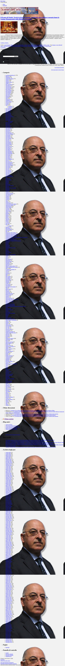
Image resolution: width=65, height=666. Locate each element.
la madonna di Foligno (10, 269)
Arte (6, 105)
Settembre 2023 (9, 492)
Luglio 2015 (8, 605)
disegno (7, 217)
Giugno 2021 (8, 523)
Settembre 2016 (9, 589)
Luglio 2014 (8, 619)
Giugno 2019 (8, 551)
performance (8, 339)
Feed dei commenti (9, 655)
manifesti (41, 45)
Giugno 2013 (8, 634)
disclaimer (3, 659)
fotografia (7, 241)
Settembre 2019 (9, 547)
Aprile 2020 (8, 539)
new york (7, 328)
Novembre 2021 (9, 517)
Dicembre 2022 (9, 503)
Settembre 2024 (9, 478)
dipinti (32, 45)
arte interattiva (8, 143)
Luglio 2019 (8, 550)
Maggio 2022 (8, 511)
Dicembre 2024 (9, 475)
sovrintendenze (9, 382)
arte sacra (7, 169)
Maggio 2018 (8, 566)
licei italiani (8, 278)
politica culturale (9, 348)
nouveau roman (9, 329)
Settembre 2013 (9, 630)
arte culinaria (8, 117)
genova (7, 250)
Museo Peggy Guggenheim (11, 320)
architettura (8, 100)
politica (7, 347)
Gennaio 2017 (8, 584)
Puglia (7, 354)
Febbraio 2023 (8, 500)
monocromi (8, 312)
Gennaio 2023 (8, 501)
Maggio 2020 (8, 538)
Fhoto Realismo (9, 229)
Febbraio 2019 (8, 555)
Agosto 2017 (8, 576)
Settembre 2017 (9, 575)
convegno (8, 209)
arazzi (7, 98)
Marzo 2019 (8, 554)
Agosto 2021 (8, 521)
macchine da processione (11, 286)
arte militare (8, 150)
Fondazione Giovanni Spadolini (12, 233)
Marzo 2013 (8, 637)
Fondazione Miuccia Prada (11, 239)
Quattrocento (8, 356)
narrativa (7, 322)
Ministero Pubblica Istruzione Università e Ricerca (16, 306)
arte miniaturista (9, 151)
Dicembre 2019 (9, 544)
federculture (8, 228)
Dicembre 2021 (9, 516)
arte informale (8, 141)
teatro (7, 392)
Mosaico (7, 314)
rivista (7, 366)
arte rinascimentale (9, 164)
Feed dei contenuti (9, 654)
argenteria (10, 106)
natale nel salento (6, 46)
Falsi (6, 224)
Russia (7, 367)
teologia (7, 393)
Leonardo (7, 272)
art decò (7, 104)
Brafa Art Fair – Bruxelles (11, 187)
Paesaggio (8, 336)
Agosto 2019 (8, 549)
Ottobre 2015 (8, 601)
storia (7, 387)
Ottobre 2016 (8, 588)
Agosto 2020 (8, 535)
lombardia (8, 282)
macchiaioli (8, 285)
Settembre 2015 (9, 603)
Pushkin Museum (9, 355)
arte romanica (8, 167)
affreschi (7, 76)
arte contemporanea (9, 116)
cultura (25, 45)
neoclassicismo (9, 325)
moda (7, 307)
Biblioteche (8, 184)
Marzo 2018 (8, 568)
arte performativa (9, 159)
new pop (7, 327)
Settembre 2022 (9, 506)
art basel (7, 102)
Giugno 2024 (8, 482)
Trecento (7, 395)
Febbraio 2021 (8, 528)
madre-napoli (8, 289)
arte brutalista (8, 114)
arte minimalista (9, 152)
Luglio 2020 (8, 536)
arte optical (8, 156)
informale (7, 262)
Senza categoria (9, 375)
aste (6, 177)
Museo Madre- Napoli (10, 318)
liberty (7, 274)
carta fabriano (8, 194)
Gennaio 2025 (8, 474)
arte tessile (8, 174)
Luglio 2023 (8, 495)
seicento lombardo (9, 374)
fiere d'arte (8, 230)
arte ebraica (8, 123)
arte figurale (8, 135)
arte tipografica (9, 175)
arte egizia (8, 124)
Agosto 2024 (8, 480)
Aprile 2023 (8, 498)
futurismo (7, 246)
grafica (7, 256)
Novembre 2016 (9, 586)
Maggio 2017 (8, 580)
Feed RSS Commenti (12, 663)
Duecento (7, 218)
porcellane (8, 352)
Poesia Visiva (8, 345)
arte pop (7, 160)
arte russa (7, 168)
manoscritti (8, 292)
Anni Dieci (8, 85)
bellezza (12, 45)
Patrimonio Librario (9, 338)
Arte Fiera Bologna (9, 133)
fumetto (7, 244)
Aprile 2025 (8, 470)
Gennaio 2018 (8, 570)
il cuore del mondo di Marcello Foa (13, 427)
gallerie (7, 248)
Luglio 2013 (8, 632)
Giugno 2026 (8, 454)
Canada (7, 191)
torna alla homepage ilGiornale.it (7, 662)
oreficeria (7, 333)
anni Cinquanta (9, 84)
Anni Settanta (8, 92)
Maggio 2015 (8, 607)
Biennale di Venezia (10, 185)
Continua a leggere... (5, 42)
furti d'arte (8, 245)
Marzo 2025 (8, 472)
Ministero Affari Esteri (10, 304)
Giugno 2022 (8, 509)
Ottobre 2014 (8, 615)
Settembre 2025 (9, 465)
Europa (7, 221)
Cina (6, 200)
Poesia (7, 344)
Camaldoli (8, 190)
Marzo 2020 (8, 540)
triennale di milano (9, 397)
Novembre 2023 (9, 490)
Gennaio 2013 (8, 639)
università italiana (9, 399)
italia (6, 268)
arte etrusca (8, 129)
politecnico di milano (10, 346)
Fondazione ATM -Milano (11, 232)
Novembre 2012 (9, 642)
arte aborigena (8, 108)
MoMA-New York (9, 309)
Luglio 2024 (8, 481)
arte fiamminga (9, 132)
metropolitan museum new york (12, 299)
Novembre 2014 (9, 614)
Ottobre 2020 (8, 532)
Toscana (7, 394)
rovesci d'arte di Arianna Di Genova (13, 434)
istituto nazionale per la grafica (12, 267)
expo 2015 (8, 223)
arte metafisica (8, 148)
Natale (7, 323)
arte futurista (8, 137)
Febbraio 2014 (8, 624)
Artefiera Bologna (9, 176)
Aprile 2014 (8, 622)
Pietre (7, 340)
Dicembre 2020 (9, 530)
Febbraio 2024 (8, 486)
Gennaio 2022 (8, 515)
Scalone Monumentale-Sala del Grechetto (36, 46)
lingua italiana (8, 279)
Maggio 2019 (8, 552)
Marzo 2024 (8, 485)
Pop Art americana (9, 351)
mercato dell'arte (9, 298)
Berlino (7, 183)
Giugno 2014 (8, 620)
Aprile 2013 (8, 636)
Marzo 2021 (8, 527)
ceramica (7, 199)
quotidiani (8, 359)
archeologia (8, 99)
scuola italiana (8, 371)
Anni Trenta (8, 93)
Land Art (7, 270)
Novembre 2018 (9, 559)
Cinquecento (8, 202)
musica (7, 321)
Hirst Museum (8, 259)
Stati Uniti (8, 384)
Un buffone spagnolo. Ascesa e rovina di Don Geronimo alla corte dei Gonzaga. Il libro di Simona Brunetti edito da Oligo (30, 440)
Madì (7, 287)
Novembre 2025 (9, 462)
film (6, 231)
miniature (7, 302)
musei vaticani (8, 317)
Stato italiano (8, 386)
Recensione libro (9, 361)
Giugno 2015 (8, 606)
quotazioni (8, 358)
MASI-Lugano (9, 294)
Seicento (7, 372)
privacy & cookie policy (5, 660)
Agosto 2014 (8, 617)
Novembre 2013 (9, 628)
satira (7, 368)
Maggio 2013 (8, 635)
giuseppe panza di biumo (11, 254)
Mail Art (7, 290)
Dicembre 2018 (9, 558)
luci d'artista (8, 284)
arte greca (7, 140)
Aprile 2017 (8, 581)
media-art (7, 297)
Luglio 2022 (8, 508)
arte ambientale (9, 109)
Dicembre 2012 (9, 640)
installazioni (8, 263)
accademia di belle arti (10, 75)
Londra (7, 283)
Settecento (8, 377)
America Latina (9, 82)
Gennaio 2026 (8, 460)
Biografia (5, 5)
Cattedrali (7, 198)
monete (7, 310)
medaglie (7, 295)
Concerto (7, 208)
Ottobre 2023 (8, 491)
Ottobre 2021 (8, 519)
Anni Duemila (7, 45)
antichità (7, 97)
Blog (4, 4)
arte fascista (8, 130)
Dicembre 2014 (9, 613)
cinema (7, 201)
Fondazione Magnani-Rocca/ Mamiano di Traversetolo (16, 237)
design (28, 45)
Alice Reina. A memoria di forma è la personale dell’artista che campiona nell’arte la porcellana (25, 441)
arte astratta (8, 112)
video (7, 404)
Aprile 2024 (8, 484)
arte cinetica (10, 121)
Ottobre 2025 (8, 463)
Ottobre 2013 (8, 629)
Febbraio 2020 (8, 542)
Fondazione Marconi (10, 238)
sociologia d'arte (9, 381)
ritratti (7, 364)
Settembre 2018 (9, 561)
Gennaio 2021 (8, 529)
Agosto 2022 (8, 507)
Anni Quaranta (9, 90)
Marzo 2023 (8, 499)
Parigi (7, 337)
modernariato (8, 308)
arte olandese (8, 155)
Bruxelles (7, 189)
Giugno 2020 (8, 537)
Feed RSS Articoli (4, 663)
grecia (7, 258)
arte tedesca (8, 172)
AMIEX (7, 83)
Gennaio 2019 (8, 557)
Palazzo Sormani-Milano (16, 46)
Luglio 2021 (8, 522)
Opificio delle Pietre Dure (11, 332)
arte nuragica (8, 154)
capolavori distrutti (9, 193)
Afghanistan (8, 77)
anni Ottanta (8, 89)
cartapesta (8, 195)
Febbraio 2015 (8, 611)
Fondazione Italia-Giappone (11, 236)
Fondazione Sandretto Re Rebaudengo (13, 240)
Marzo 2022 (8, 513)
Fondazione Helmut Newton (11, 235)
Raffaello (7, 360)
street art (7, 390)
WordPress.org (8, 656)
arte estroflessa (8, 128)
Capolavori (8, 192)
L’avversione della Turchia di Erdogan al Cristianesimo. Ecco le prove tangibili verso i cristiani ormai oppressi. (36, 413)
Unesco (7, 398)
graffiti (7, 255)
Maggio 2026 (8, 455)
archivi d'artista (9, 101)
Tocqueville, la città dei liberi (11, 429)
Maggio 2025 (8, 469)
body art (7, 186)
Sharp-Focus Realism (10, 378)
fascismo (7, 227)
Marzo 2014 (8, 623)
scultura (7, 370)
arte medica (8, 147)
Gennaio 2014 (8, 626)
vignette (7, 405)
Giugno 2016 (8, 592)
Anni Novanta (8, 87)
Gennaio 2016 (8, 598)
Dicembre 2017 (9, 572)
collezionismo (21, 45)
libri (38, 45)
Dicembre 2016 (9, 585)
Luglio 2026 (8, 453)
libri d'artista (8, 276)
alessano (54, 45)
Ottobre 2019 (8, 546)
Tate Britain (8, 391)
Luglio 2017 (8, 577)
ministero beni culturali (10, 305)
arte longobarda (9, 146)
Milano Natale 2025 (10, 301)
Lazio (7, 271)
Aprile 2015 (8, 608)
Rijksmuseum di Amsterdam (11, 363)
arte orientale (8, 158)
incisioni (35, 45)
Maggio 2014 (8, 621)
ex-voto (7, 222)
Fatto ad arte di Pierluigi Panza (12, 425)
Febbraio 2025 (8, 473)
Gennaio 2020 (8, 543)
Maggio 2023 (8, 497)
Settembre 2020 (9, 534)
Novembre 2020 (9, 531)
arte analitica (8, 110)
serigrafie (7, 376)
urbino (7, 400)
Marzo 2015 (8, 609)
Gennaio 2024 (8, 488)
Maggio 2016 (8, 593)
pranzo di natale (24, 46)
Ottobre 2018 (8, 560)
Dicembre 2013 (9, 627)
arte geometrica (9, 138)
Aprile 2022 (8, 512)
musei (48, 45)
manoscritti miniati (9, 293)
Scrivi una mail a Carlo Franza (57, 69)
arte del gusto (8, 118)
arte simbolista (8, 170)
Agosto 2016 (8, 590)
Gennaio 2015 (8, 612)
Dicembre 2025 (9, 461)
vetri (6, 402)
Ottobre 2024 (8, 477)
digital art (7, 215)
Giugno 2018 (8, 565)
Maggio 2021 (8, 524)
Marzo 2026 (8, 458)
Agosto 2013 (8, 631)
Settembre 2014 (9, 616)
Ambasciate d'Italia (9, 78)
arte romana (8, 166)
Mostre (45, 45)
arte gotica (8, 139)
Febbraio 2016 (8, 597)
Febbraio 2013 (8, 638)
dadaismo (7, 213)
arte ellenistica (8, 125)
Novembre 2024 (9, 476)
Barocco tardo (8, 179)
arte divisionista (9, 122)
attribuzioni (8, 178)
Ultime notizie (9, 419)
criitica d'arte (8, 210)
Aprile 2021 (8, 526)
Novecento (8, 330)
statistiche (7, 385)
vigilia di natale (48, 46)
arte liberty (8, 145)
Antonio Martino (9, 424)
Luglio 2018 (8, 563)
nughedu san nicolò (9, 331)
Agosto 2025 (8, 466)
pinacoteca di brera (9, 341)
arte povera (8, 161)
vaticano (7, 401)
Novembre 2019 (9, 545)
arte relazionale (9, 163)
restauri (7, 362)
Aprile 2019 (8, 553)
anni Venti (8, 94)
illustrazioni (8, 260)
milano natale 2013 (9, 300)
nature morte (8, 324)
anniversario (8, 95)
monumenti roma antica (10, 313)
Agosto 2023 (8, 493)
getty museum (8, 252)
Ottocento (8, 335)
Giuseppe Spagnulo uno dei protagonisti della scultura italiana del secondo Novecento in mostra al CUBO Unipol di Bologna (31, 447)
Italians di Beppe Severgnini (11, 428)
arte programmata (9, 162)
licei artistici (8, 277)
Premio (7, 353)
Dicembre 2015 (9, 599)
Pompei (7, 349)
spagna (7, 383)
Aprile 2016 (8, 595)
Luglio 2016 (8, 591)
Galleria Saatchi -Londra (10, 247)
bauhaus (7, 181)
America (7, 79)
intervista (7, 264)
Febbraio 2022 (8, 514)
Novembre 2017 (9, 573)
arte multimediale (9, 153)
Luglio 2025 (8, 467)
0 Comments (3, 47)
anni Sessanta (8, 91)
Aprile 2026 (8, 457)
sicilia (7, 379)
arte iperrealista (9, 144)
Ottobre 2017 (8, 574)
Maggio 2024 (8, 483)
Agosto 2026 (8, 452)
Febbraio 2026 (8, 459)
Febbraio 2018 (8, 569)
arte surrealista (8, 171)
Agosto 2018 (8, 562)
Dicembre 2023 (9, 489)
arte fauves (8, 131)
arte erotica (8, 127)
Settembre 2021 (9, 520)
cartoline (16, 45)
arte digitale (8, 120)
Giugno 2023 (8, 496)
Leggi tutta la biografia (59, 67)
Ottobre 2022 (8, 505)
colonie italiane (9, 207)
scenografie (8, 369)
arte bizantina (8, 113)
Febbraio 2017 (8, 583)
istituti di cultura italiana (10, 266)
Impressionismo (9, 261)
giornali (7, 253)
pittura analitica (9, 343)
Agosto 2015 (8, 604)
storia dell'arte (8, 389)
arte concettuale (9, 115)
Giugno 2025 (8, 468)
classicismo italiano (9, 205)
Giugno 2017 (8, 578)
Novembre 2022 (9, 504)
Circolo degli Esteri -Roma (11, 204)
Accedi (7, 652)
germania (7, 251)
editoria (7, 220)
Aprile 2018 (8, 567)
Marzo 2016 (8, 596)
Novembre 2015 (9, 600)
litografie (7, 281)
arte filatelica (8, 136)
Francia (7, 243)
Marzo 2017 (8, 582)
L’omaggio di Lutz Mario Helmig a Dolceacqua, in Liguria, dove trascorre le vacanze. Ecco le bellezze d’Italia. (32, 410)
